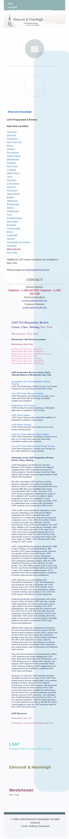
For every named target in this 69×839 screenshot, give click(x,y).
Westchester (14, 249)
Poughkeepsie (14, 218)
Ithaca (10, 145)
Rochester (12, 190)
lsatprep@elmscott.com (37, 270)
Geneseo (11, 180)
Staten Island (14, 156)
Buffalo (10, 197)
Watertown (12, 201)
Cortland (11, 170)
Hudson (11, 149)
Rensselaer (13, 152)
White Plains (13, 173)
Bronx (10, 232)
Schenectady (14, 228)
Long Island (13, 183)
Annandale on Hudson (18, 242)
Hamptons (12, 139)
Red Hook (12, 166)
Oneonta (11, 135)
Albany (10, 208)
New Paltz (12, 252)
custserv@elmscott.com (34, 307)
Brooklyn (11, 225)
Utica (9, 177)
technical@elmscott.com (34, 300)
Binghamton (13, 204)
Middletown (13, 159)
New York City (14, 142)
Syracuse (12, 132)
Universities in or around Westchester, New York (32, 723)
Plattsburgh (13, 211)
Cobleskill (12, 235)
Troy (9, 214)
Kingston (11, 163)
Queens (11, 239)
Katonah (11, 187)
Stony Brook (13, 194)
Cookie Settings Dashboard (35, 826)
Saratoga (11, 245)
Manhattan (12, 221)
